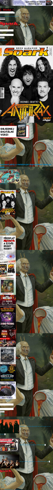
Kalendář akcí (3, 144)
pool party (5, 184)
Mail (16, 16)
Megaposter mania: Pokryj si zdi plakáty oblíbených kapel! (32, 444)
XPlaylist (2, 486)
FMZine (2, 484)
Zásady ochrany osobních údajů (9, 147)
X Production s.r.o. (18, 489)
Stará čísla (2, 151)
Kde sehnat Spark (4, 153)
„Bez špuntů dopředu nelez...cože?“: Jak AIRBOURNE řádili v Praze (34, 461)
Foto (1, 141)
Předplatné (2, 479)
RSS (18, 16)
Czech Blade (3, 481)
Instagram (5, 16)
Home (1, 138)
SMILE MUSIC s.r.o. (9, 489)
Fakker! (2, 480)
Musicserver (3, 483)
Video (1, 142)
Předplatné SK (3, 149)
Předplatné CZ (3, 148)
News (1, 140)
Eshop (9, 16)
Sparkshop (2, 152)
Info (1, 145)
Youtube (13, 16)
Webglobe (2, 487)
